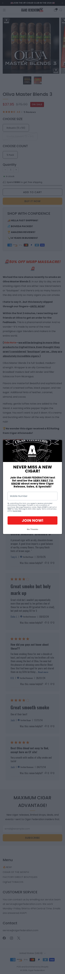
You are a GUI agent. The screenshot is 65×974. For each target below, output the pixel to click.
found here (17, 511)
